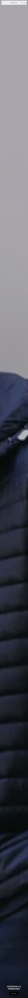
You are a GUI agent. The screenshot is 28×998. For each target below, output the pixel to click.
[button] (21, 3)
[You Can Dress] (14, 2)
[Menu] (4, 3)
